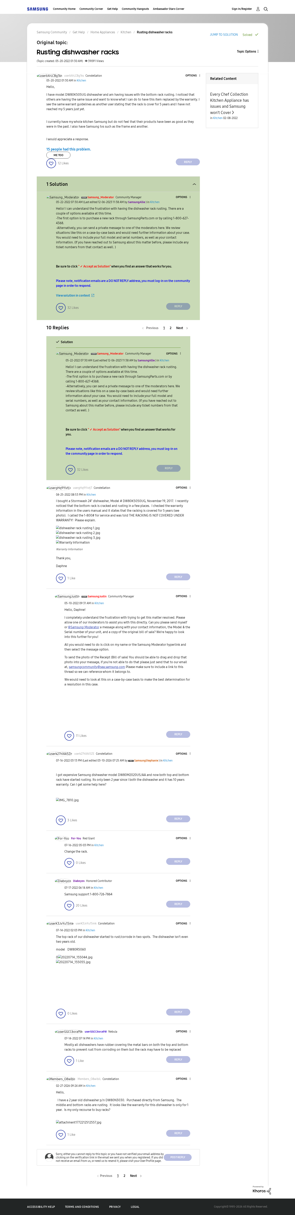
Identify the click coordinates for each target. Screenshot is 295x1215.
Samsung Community (52, 32)
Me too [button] (58, 155)
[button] (193, 76)
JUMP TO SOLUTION (224, 35)
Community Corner (91, 9)
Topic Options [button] (246, 51)
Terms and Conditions (82, 1207)
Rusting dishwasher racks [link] (154, 32)
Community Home (64, 9)
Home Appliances (103, 32)
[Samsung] (37, 9)
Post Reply (177, 1157)
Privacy (115, 1207)
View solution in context (73, 295)
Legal (135, 1207)
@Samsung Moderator (83, 627)
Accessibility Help (41, 1207)
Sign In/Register (242, 9)
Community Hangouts (135, 9)
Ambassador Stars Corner (168, 9)
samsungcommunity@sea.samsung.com (97, 667)
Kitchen (126, 32)
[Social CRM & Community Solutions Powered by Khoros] (262, 1190)
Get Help (112, 9)
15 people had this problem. (68, 149)
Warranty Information (69, 549)
